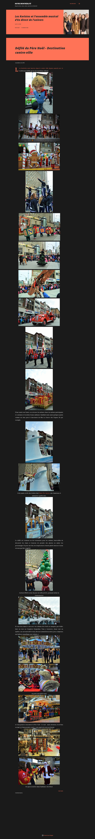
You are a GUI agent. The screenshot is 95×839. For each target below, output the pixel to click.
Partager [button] (17, 27)
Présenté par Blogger (48, 835)
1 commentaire (24, 27)
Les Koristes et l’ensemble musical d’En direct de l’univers (36, 18)
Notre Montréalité (23, 4)
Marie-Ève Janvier (44, 493)
